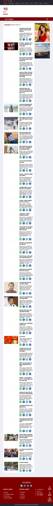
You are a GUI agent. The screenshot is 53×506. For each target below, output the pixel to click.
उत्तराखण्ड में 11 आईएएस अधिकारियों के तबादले (24, 214)
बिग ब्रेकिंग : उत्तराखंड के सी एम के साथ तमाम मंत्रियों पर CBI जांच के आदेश (25, 44)
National (17, 3)
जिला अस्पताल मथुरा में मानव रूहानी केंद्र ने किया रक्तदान (25, 133)
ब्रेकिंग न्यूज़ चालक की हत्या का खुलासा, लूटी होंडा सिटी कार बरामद (25, 364)
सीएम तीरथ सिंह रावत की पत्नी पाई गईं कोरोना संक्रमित (25, 310)
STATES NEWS (8, 498)
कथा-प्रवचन (40, 493)
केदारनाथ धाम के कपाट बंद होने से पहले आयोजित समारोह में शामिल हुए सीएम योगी (26, 59)
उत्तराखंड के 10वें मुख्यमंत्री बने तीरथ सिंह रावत (25, 243)
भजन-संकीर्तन (40, 495)
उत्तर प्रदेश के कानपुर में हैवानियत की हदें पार (26, 450)
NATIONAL (7, 496)
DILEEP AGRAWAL (35, 504)
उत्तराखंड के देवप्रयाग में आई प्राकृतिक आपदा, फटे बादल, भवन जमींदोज (25, 350)
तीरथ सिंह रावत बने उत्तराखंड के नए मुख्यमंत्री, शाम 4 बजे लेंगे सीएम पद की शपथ (25, 228)
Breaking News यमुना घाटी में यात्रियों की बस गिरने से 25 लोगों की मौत (26, 420)
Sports (27, 3)
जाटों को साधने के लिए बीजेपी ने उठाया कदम (25, 161)
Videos (41, 3)
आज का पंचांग (22, 336)
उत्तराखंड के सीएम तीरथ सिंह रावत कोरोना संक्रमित (25, 283)
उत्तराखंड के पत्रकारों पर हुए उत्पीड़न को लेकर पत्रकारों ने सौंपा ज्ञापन (25, 30)
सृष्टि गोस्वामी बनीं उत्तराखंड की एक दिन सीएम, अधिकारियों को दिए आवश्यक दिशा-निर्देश (25, 148)
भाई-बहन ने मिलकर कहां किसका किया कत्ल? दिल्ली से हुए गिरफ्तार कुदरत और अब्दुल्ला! (26, 436)
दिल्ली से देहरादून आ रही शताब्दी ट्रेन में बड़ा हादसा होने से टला (25, 256)
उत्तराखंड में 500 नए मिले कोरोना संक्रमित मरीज (26, 324)
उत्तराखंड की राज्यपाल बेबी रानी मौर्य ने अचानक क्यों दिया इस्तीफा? (26, 393)
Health (36, 3)
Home (5, 3)
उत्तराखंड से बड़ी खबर (23, 462)
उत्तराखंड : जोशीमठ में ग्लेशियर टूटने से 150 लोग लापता (25, 201)
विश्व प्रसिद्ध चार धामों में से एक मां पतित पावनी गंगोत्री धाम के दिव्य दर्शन (26, 119)
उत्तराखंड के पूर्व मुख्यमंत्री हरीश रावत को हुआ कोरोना (25, 297)
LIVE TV (39, 491)
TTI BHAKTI (40, 489)
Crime (31, 3)
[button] (20, 39)
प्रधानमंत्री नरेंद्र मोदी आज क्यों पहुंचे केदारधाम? (25, 406)
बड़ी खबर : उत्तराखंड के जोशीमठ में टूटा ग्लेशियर (26, 174)
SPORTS (23, 492)
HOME (6, 492)
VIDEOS (23, 498)
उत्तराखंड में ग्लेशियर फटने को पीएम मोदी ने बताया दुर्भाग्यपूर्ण (25, 188)
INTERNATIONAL (9, 494)
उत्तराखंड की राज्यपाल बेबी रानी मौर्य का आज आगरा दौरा (25, 270)
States (22, 3)
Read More (26, 37)
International (11, 3)
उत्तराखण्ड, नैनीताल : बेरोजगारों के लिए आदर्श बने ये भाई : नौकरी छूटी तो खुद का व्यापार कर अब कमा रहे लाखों (25, 74)
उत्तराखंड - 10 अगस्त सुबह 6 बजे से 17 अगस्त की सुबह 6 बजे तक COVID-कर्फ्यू (25, 379)
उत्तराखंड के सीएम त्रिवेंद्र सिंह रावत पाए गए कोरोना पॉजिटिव (25, 105)
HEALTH (23, 496)
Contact (45, 3)
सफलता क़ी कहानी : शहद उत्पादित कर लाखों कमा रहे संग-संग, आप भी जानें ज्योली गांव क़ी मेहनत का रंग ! (25, 90)
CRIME (22, 494)
